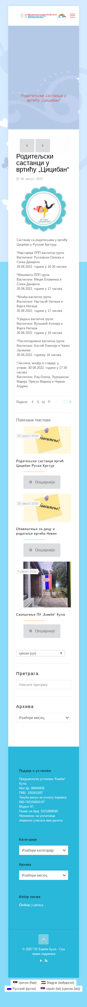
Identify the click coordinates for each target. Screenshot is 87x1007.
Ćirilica (24, 905)
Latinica (37, 905)
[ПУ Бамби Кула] (43, 15)
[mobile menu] (72, 16)
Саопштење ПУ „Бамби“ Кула (40, 614)
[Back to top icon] (43, 939)
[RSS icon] (46, 961)
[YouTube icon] (41, 961)
